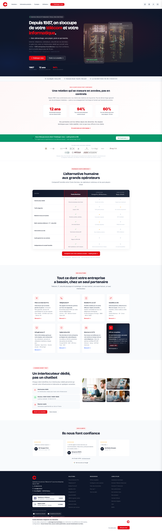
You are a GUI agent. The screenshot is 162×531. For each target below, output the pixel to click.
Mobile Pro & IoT (72, 486)
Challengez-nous (58, 4)
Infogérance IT (72, 492)
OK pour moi (123, 527)
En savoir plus (112, 527)
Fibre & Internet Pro (73, 480)
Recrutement (114, 495)
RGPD (112, 507)
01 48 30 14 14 (38, 486)
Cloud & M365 (72, 495)
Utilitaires (45, 4)
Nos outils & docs (116, 489)
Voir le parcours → (123, 138)
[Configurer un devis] (149, 4)
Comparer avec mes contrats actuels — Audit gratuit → (81, 253)
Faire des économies (95, 486)
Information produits (26, 4)
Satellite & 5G (72, 489)
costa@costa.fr (38, 488)
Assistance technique (117, 480)
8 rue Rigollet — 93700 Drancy (42, 491)
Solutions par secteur (74, 507)
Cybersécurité (72, 501)
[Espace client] (153, 4)
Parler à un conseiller (40, 412)
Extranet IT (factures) (117, 486)
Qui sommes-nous (116, 492)
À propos (37, 4)
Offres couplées (94, 480)
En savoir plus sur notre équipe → (81, 128)
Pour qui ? (92, 489)
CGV (112, 504)
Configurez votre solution (96, 483)
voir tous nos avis (86, 458)
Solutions (14, 4)
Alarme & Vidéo (72, 504)
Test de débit (93, 492)
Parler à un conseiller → (56, 58)
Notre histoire (53, 412)
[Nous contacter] (157, 4)
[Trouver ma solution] (145, 4)
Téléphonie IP (72, 483)
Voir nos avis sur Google (82, 462)
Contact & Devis (115, 498)
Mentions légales (115, 501)
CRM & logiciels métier (74, 498)
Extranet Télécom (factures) (118, 483)
